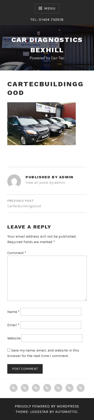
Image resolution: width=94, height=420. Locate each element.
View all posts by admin (45, 182)
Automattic (66, 412)
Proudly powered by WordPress (47, 406)
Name (13, 312)
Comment (16, 253)
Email (13, 325)
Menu (49, 8)
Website (14, 338)
